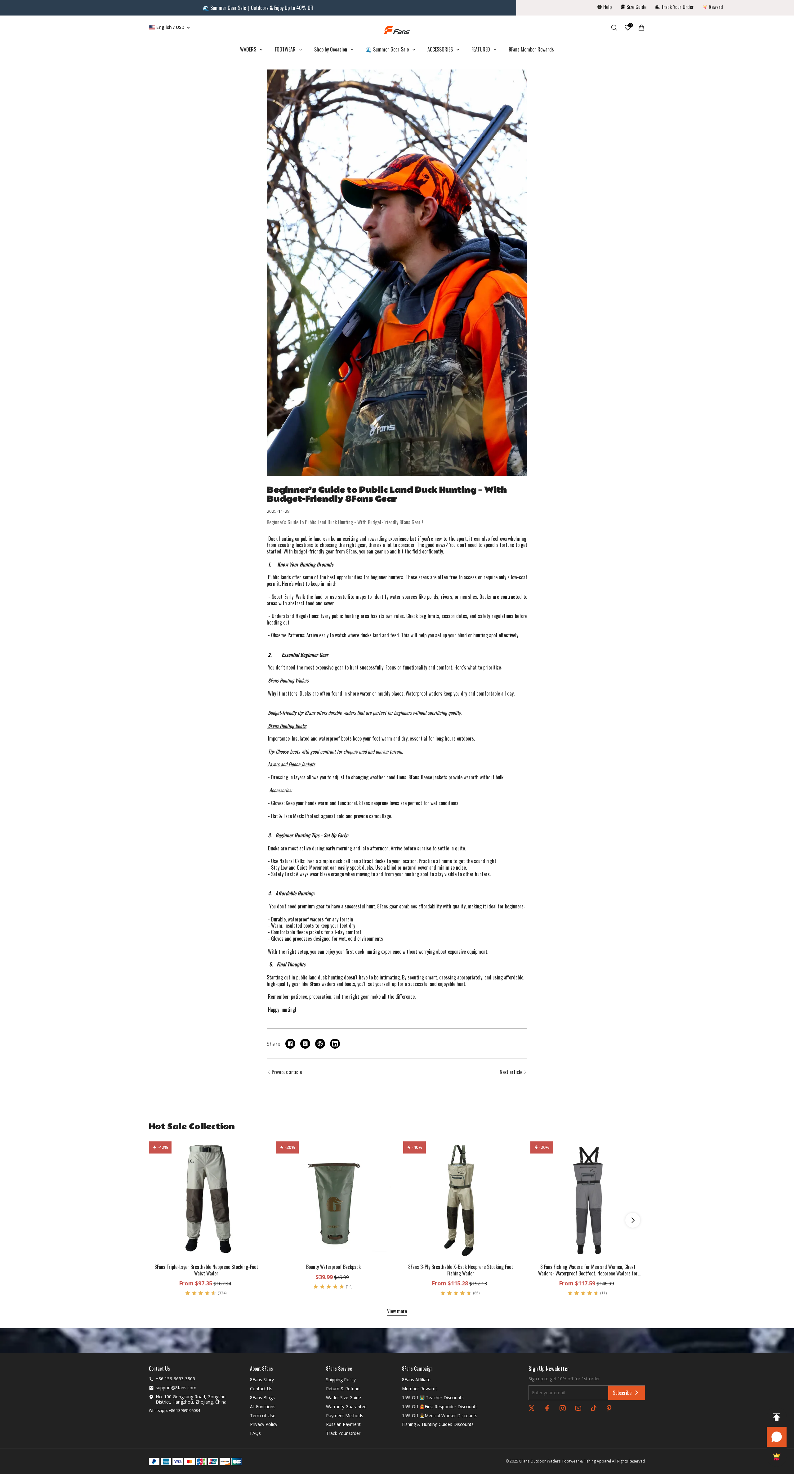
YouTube (578, 1408)
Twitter (531, 1408)
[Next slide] (632, 1220)
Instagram (562, 1408)
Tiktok (593, 1408)
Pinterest (609, 1408)
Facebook (547, 1408)
